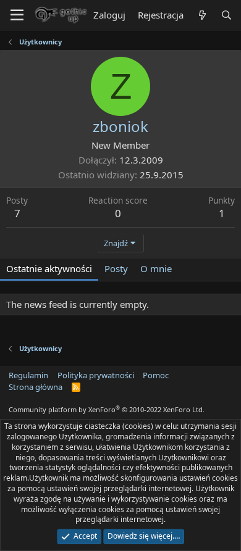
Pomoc (156, 375)
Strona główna (35, 386)
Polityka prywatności (95, 375)
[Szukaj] (226, 15)
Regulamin (28, 375)
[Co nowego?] (202, 15)
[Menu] (17, 15)
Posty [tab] (116, 268)
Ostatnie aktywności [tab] (49, 268)
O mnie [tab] (156, 268)
